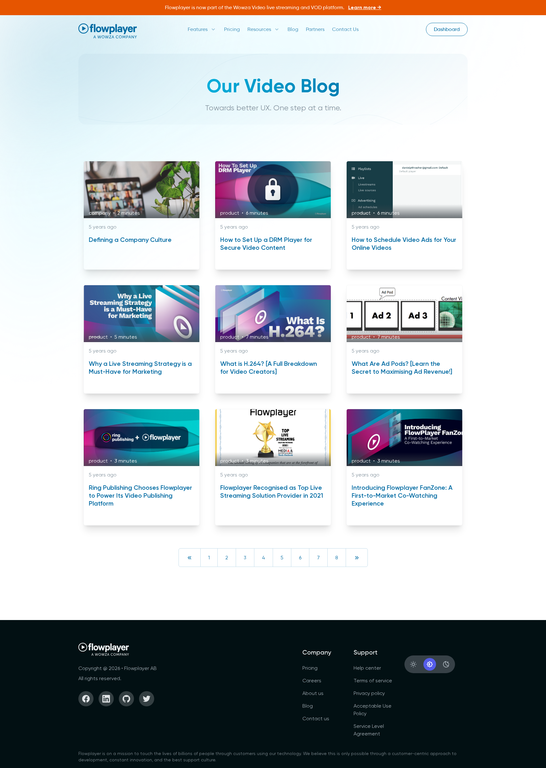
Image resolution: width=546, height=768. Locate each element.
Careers (311, 681)
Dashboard (447, 29)
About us (313, 693)
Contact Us (345, 29)
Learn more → (364, 7)
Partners (315, 29)
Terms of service (373, 681)
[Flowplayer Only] (107, 30)
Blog (293, 29)
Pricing (232, 29)
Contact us (315, 719)
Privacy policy (369, 693)
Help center (367, 668)
